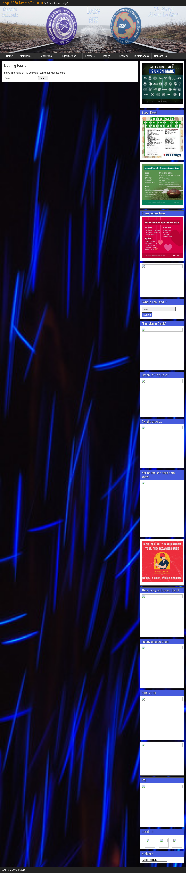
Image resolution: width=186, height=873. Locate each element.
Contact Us (160, 56)
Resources (46, 56)
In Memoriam (141, 56)
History (106, 56)
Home (9, 56)
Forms (88, 56)
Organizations (68, 56)
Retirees (123, 56)
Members (25, 56)
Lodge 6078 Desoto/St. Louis (22, 3)
